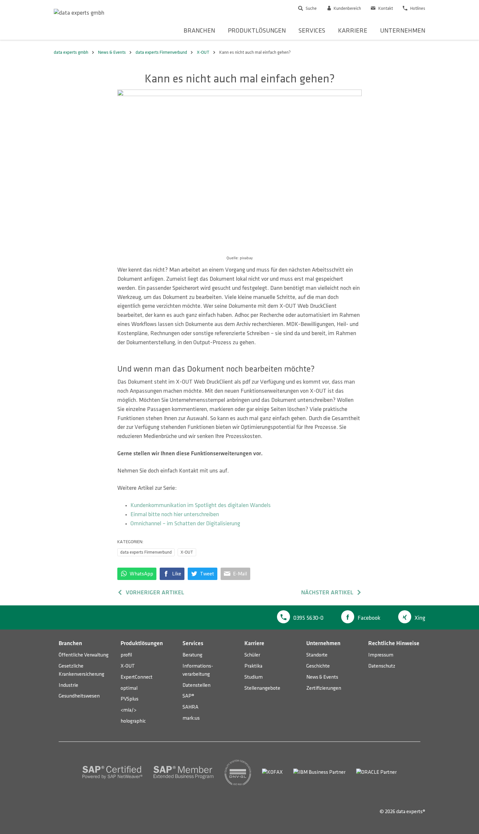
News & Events (322, 677)
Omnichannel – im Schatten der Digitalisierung (185, 523)
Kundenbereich (347, 8)
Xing (419, 618)
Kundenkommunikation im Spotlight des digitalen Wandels (200, 505)
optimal (129, 688)
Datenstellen (196, 685)
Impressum (380, 655)
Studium (253, 677)
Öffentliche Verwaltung (84, 655)
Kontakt (385, 8)
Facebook (368, 618)
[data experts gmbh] (79, 13)
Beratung (192, 655)
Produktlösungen (257, 31)
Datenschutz (381, 666)
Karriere (352, 31)
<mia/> (128, 710)
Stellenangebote (262, 688)
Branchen (199, 31)
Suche (311, 8)
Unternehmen (402, 31)
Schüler (252, 655)
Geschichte (318, 666)
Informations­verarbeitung (197, 670)
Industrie (68, 685)
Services (311, 31)
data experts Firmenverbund (146, 552)
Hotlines (417, 8)
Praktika (253, 666)
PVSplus (129, 699)
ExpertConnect (136, 677)
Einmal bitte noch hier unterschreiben (174, 514)
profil (126, 655)
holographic (133, 721)
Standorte (316, 655)
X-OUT (187, 552)
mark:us (191, 718)
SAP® (188, 696)
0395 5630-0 (308, 618)
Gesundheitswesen (79, 696)
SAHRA (190, 707)
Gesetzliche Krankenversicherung (81, 670)
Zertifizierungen (323, 688)
